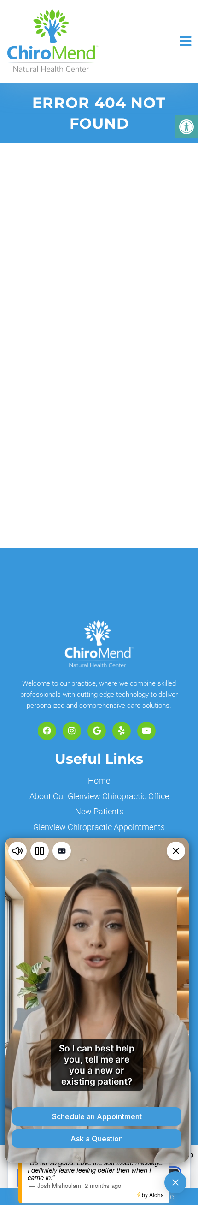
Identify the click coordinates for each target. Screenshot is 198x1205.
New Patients (99, 811)
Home (99, 780)
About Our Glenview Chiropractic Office (99, 796)
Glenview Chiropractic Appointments (99, 827)
